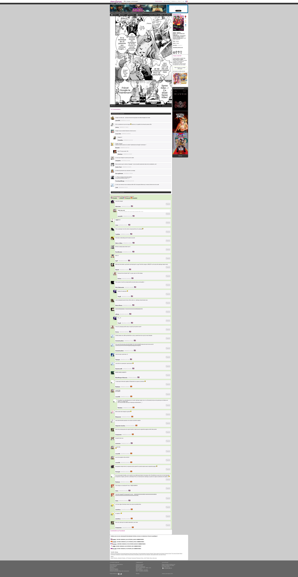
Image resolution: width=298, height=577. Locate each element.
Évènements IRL (139, 565)
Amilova (112, 553)
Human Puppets (149, 553)
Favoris (114, 14)
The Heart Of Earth (175, 553)
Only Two (144, 554)
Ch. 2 (139, 12)
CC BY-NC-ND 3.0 (168, 568)
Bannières (112, 567)
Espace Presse (113, 566)
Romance (139, 558)
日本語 (121, 198)
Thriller (148, 558)
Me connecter (167, 1)
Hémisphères (117, 553)
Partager (123, 14)
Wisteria (126, 554)
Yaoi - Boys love (153, 558)
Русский (114, 548)
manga (123, 12)
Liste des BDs (117, 12)
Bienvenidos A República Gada (135, 554)
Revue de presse (113, 565)
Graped (122, 554)
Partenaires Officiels (114, 569)
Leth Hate (160, 554)
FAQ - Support (139, 568)
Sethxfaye (118, 554)
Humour (129, 558)
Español (134, 198)
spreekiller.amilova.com (178, 47)
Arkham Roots (168, 553)
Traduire (168, 204)
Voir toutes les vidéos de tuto (179, 71)
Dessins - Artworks (118, 558)
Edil (157, 554)
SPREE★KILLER (133, 12)
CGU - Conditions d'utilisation (142, 571)
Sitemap (137, 573)
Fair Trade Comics (166, 566)
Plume (164, 554)
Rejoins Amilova (158, 1)
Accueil (112, 12)
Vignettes (140, 14)
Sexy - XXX (143, 558)
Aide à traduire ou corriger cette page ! (179, 68)
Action (127, 12)
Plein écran (131, 14)
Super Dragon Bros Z (134, 553)
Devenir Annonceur (114, 568)
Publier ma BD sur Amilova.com (168, 564)
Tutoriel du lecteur (139, 564)
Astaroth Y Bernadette (151, 554)
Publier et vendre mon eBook (168, 565)
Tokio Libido (156, 553)
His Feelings (162, 553)
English (115, 198)
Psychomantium (142, 553)
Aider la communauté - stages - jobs (143, 567)
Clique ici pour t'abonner (145, 3)
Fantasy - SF (124, 558)
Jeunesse (134, 558)
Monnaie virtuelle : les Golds (142, 569)
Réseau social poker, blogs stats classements (119, 571)
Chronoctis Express (125, 553)
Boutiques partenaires (140, 566)
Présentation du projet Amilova (116, 564)
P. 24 (143, 12)
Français (127, 198)
